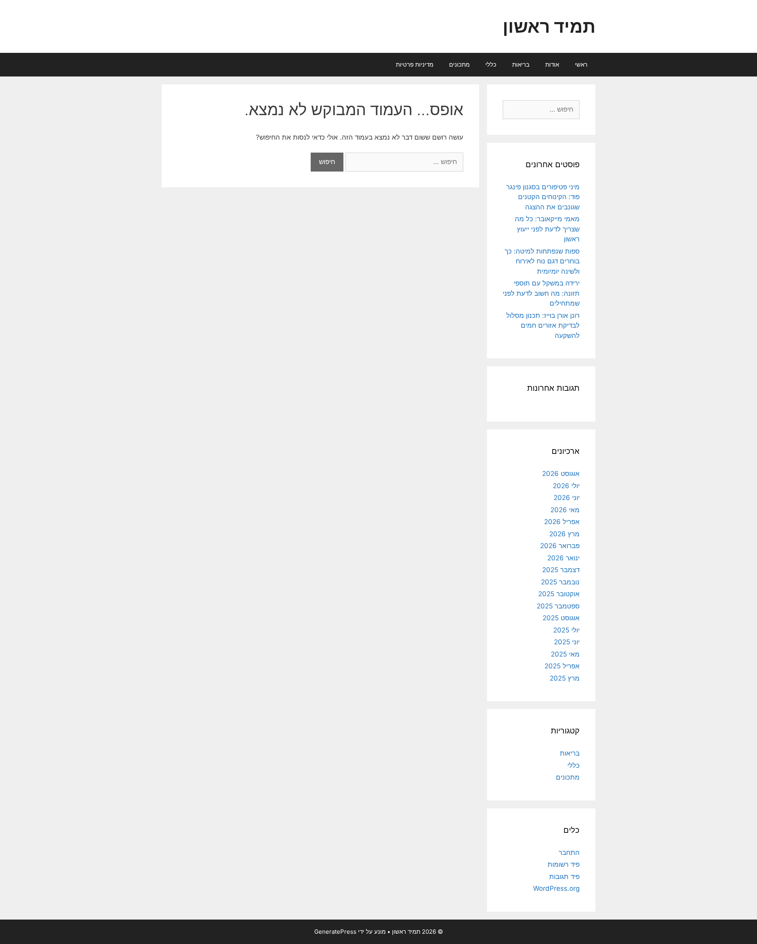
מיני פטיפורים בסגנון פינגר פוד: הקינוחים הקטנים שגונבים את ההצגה (543, 197)
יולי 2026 (566, 486)
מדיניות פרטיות (414, 64)
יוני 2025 (567, 642)
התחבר (569, 852)
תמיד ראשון (549, 26)
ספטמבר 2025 (558, 606)
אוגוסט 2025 (561, 618)
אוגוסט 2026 (561, 474)
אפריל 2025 (562, 666)
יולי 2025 (566, 630)
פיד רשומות (564, 864)
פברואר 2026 (560, 546)
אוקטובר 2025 (559, 594)
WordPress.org (556, 888)
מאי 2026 (565, 510)
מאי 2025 (565, 654)
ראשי (581, 64)
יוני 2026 (567, 498)
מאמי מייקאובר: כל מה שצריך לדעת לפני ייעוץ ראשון (547, 229)
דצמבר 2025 (561, 570)
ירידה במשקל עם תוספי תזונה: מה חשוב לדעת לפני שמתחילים (541, 293)
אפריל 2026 (562, 522)
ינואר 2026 (563, 558)
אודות (552, 64)
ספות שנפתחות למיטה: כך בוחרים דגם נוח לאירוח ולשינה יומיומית (542, 261)
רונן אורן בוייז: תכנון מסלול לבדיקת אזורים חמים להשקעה (543, 326)
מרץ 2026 (564, 534)
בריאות (521, 64)
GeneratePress (335, 931)
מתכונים (459, 64)
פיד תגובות (564, 877)
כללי (490, 64)
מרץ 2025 (565, 678)
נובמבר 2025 (560, 582)
